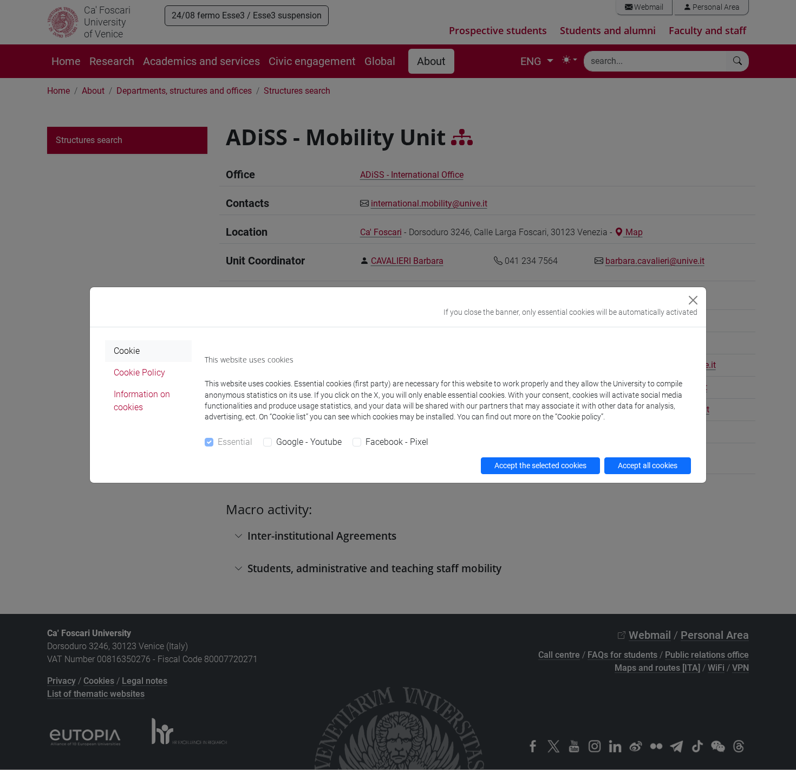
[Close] (693, 300)
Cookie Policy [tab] (139, 372)
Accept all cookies (647, 465)
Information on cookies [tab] (142, 400)
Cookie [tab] (127, 351)
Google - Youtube (309, 442)
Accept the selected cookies (540, 465)
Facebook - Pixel (397, 442)
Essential (235, 442)
